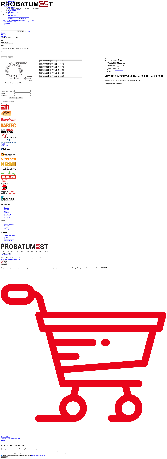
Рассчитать (4, 457)
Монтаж (6, 225)
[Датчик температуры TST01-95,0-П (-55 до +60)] (60, 69)
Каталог (6, 209)
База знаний (7, 215)
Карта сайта (4, 243)
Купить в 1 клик (5, 438)
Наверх (3, 440)
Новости (6, 237)
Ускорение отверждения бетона (17, 18)
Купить (10, 57)
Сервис (6, 227)
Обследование (12, 1)
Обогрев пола (12, 15)
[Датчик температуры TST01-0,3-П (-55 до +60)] (60, 60)
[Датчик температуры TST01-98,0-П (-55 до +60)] (60, 65)
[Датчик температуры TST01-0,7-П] (60, 62)
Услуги (6, 211)
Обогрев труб (12, 10)
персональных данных (38, 455)
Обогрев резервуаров (14, 12)
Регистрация (4, 254)
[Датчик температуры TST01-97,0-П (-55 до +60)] (60, 66)
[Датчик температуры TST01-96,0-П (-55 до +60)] (60, 68)
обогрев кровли (119, 70)
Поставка (10, 3)
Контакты (7, 217)
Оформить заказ (15, 438)
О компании (7, 214)
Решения (6, 212)
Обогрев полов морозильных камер (18, 17)
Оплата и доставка (9, 235)
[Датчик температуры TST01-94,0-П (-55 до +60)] (60, 70)
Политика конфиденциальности (10, 259)
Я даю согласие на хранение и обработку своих (23, 455)
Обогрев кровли (12, 7)
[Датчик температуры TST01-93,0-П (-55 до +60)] (60, 72)
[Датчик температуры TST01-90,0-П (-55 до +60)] (60, 76)
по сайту (27, 31)
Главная (6, 208)
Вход (10, 254)
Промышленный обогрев (15, 14)
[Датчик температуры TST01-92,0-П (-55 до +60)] (60, 73)
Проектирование (9, 224)
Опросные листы (9, 239)
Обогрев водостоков (14, 9)
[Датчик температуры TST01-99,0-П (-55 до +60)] (60, 63)
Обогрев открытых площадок (16, 20)
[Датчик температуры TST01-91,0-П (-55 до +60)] (60, 75)
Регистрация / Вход (30, 21)
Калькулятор (8, 240)
